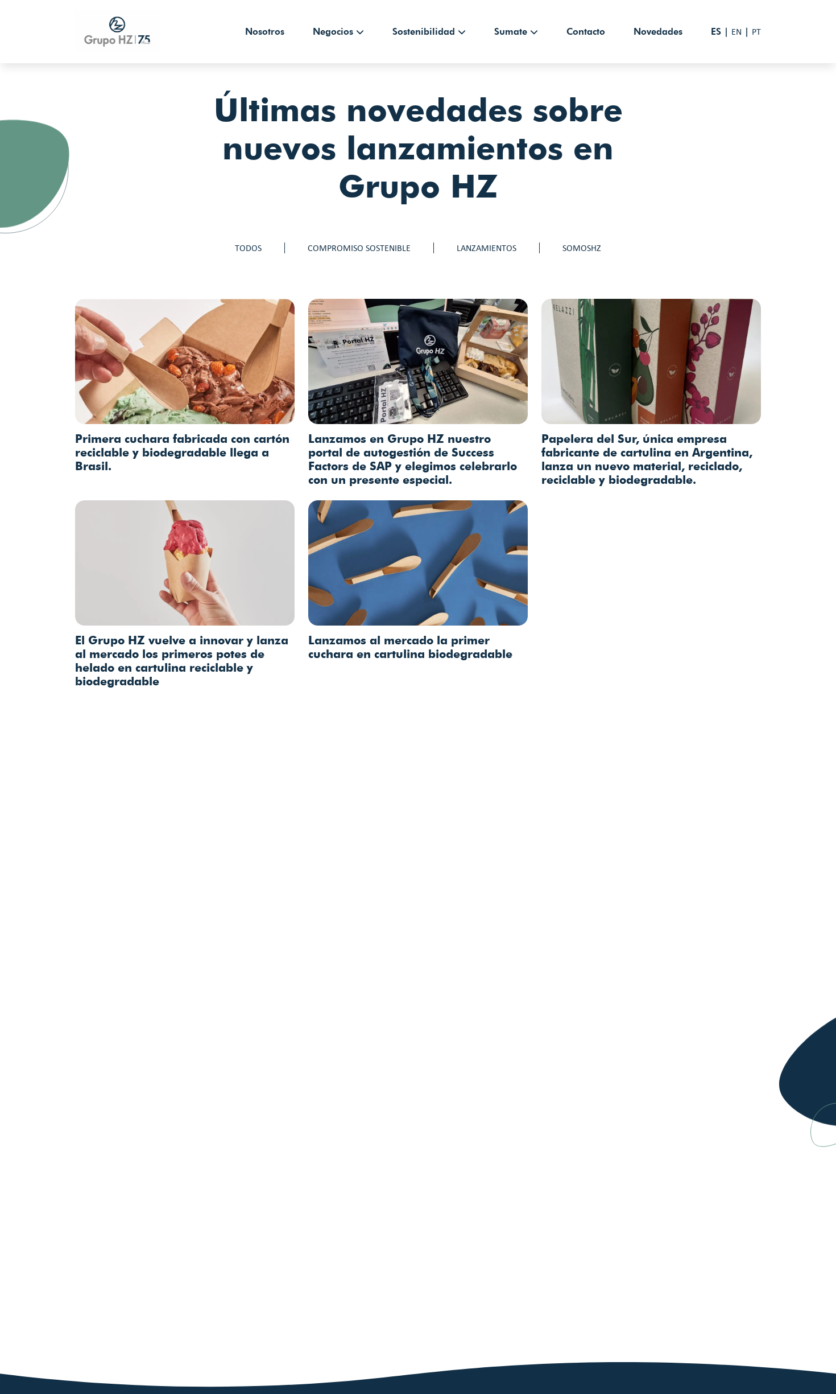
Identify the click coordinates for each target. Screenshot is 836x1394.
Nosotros (264, 31)
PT (756, 31)
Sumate (510, 31)
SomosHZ (581, 247)
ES (716, 31)
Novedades (658, 31)
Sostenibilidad (423, 31)
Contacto (585, 31)
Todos (248, 247)
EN (736, 31)
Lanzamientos (486, 247)
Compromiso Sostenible (359, 247)
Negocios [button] (333, 31)
